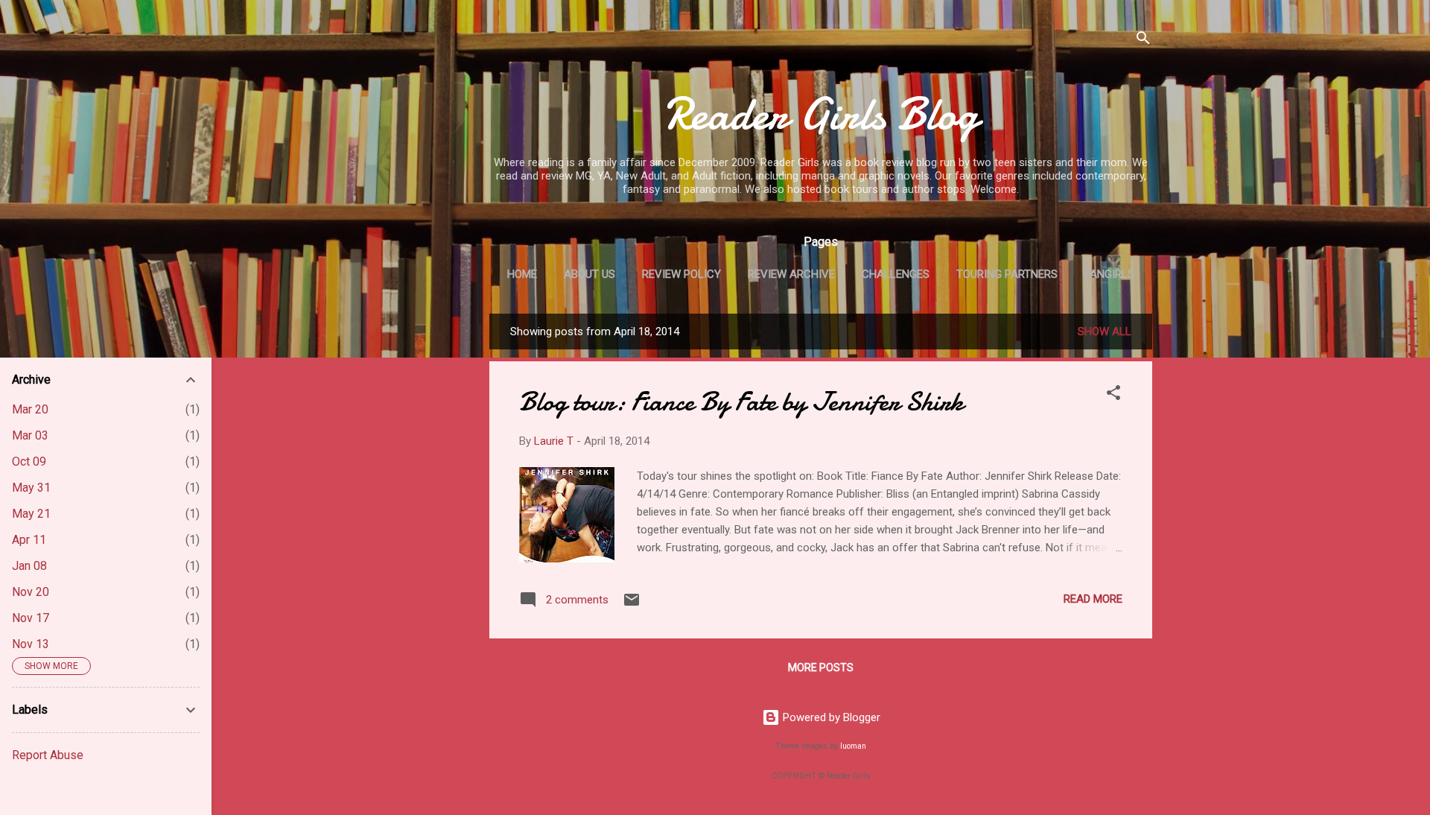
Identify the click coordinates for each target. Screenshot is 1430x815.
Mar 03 (30, 435)
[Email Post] (632, 605)
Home (522, 274)
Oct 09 (29, 461)
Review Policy (681, 274)
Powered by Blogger (830, 717)
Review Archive (791, 274)
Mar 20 (30, 409)
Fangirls (1109, 274)
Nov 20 (30, 592)
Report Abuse (47, 755)
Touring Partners (1007, 274)
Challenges (896, 274)
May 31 (31, 488)
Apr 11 (29, 540)
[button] (1113, 395)
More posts (821, 667)
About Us (589, 274)
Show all (1104, 331)
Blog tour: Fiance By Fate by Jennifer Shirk (741, 402)
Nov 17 (30, 618)
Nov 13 (30, 644)
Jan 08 (29, 566)
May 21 (31, 514)
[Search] (1143, 40)
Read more (1093, 599)
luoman (853, 746)
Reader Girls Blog (821, 114)
